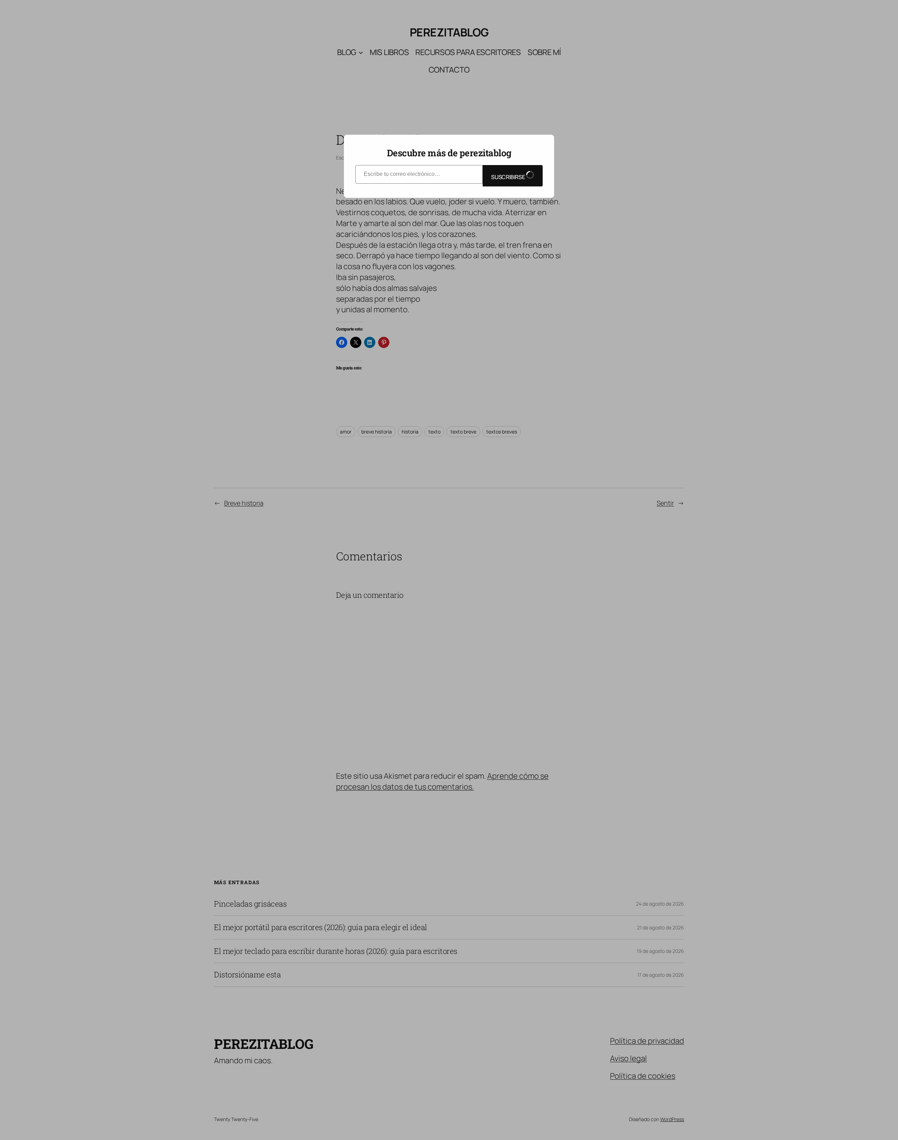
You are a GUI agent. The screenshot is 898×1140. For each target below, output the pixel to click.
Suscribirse (508, 177)
